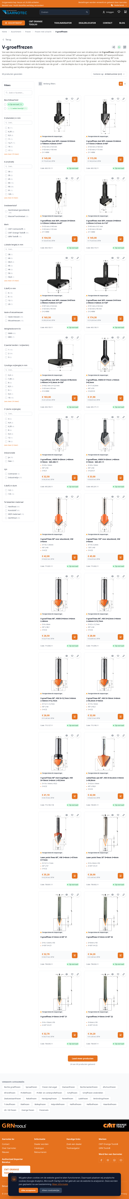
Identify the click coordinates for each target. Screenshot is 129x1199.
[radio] (121, 84)
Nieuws (5, 1152)
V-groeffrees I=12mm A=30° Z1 (53, 937)
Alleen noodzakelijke (50, 1190)
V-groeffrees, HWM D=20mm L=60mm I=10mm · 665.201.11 (102, 460)
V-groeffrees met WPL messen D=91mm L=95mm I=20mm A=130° (103, 301)
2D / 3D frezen (10, 1110)
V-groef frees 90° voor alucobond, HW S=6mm (56, 540)
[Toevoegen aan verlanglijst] (72, 99)
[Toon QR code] (124, 47)
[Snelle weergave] (66, 99)
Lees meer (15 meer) (11, 281)
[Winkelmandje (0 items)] (125, 11)
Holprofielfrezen (58, 1104)
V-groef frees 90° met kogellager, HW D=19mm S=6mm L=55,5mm (56, 779)
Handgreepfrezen (49, 1098)
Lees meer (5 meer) (11, 198)
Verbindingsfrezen (101, 1098)
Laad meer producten (82, 1058)
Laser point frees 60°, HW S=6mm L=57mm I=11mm (59, 858)
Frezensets (44, 1110)
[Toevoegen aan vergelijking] (77, 99)
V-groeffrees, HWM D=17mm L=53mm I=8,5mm (102, 381)
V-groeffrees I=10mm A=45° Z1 (53, 1016)
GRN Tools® (104, 1148)
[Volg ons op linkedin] (114, 1160)
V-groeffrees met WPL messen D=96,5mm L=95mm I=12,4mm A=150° (58, 381)
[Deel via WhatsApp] (119, 47)
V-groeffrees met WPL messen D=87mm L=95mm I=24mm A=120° (57, 301)
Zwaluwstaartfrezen (12, 1098)
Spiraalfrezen (31, 1087)
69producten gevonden (12, 74)
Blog (122, 23)
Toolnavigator (63, 23)
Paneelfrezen (67, 1098)
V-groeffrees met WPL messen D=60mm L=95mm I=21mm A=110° (103, 221)
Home (4, 31)
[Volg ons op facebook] (101, 1160)
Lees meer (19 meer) (11, 154)
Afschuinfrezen (109, 1087)
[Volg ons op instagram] (107, 1160)
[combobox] (65, 12)
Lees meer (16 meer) (11, 401)
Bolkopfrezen (40, 1104)
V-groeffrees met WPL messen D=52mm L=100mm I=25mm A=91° (57, 142)
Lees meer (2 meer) (11, 445)
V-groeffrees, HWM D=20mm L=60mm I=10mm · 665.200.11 (56, 460)
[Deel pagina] (113, 47)
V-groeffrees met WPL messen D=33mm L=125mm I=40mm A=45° (57, 221)
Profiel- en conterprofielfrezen (49, 1093)
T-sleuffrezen (9, 1104)
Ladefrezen (83, 1098)
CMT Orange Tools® (35, 23)
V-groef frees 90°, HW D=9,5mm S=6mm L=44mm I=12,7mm (103, 619)
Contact (107, 23)
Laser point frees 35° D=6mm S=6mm (102, 857)
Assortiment (15, 23)
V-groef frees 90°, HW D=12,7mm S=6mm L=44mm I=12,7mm (58, 699)
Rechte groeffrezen (12, 1087)
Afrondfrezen (9, 1093)
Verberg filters (49, 83)
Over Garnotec (9, 1148)
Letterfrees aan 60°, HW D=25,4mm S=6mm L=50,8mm (105, 779)
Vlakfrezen (25, 1104)
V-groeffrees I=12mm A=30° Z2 (99, 937)
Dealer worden (41, 1144)
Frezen (28, 31)
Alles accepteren (28, 1190)
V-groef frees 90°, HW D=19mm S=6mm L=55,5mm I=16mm (103, 699)
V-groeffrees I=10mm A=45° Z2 (99, 1016)
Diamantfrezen (68, 1087)
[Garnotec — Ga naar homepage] (14, 12)
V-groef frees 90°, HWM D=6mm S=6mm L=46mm (57, 619)
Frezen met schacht (43, 31)
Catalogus (39, 1148)
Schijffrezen (72, 1093)
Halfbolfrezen (92, 1104)
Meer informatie (60, 1184)
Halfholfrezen (75, 1104)
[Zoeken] (86, 12)
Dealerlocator (87, 23)
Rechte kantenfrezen (89, 1087)
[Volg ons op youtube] (120, 1160)
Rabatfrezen (31, 1098)
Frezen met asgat (49, 1087)
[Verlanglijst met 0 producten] (118, 12)
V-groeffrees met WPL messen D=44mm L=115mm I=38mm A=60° (103, 142)
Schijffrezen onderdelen (93, 1093)
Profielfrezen (26, 1093)
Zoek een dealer (74, 1144)
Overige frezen (28, 1110)
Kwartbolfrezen (109, 1104)
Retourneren (40, 1152)
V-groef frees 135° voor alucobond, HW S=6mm (103, 540)
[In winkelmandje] (74, 159)
